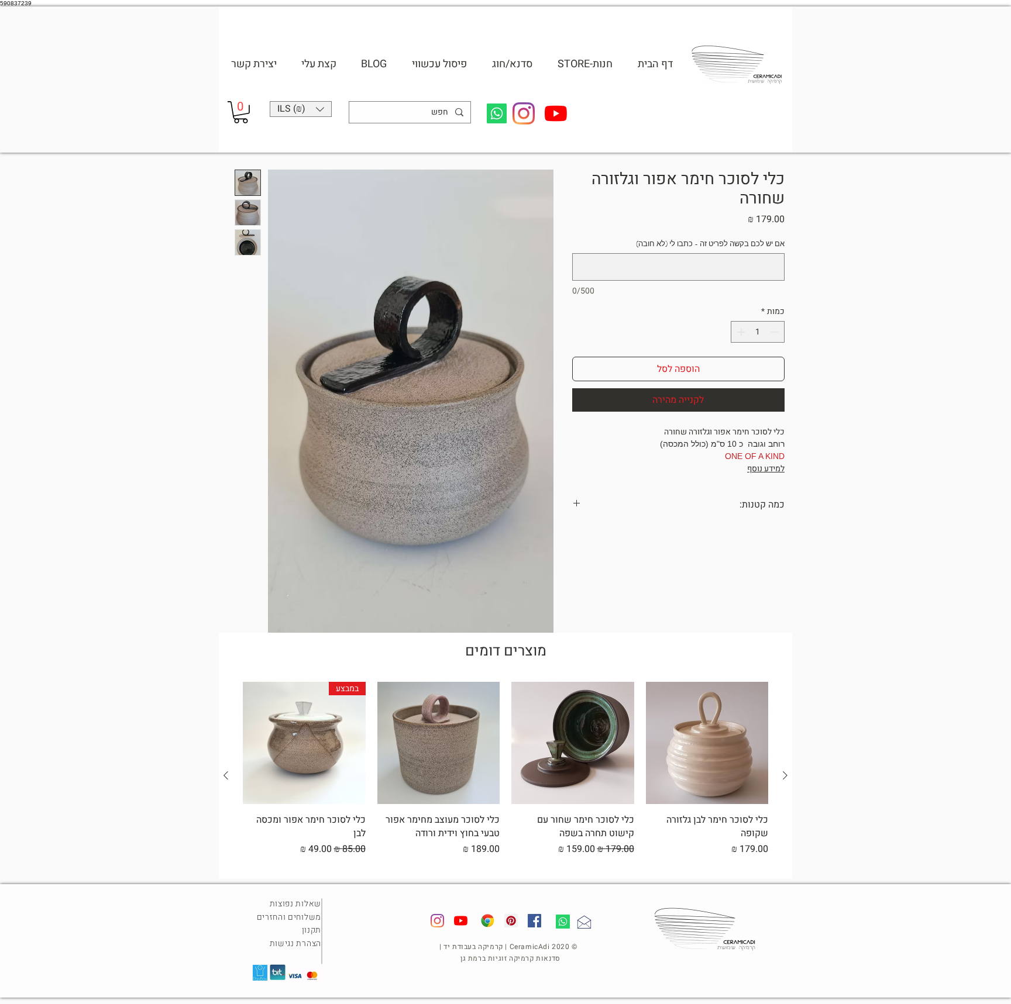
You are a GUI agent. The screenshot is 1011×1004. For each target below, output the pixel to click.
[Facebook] (534, 920)
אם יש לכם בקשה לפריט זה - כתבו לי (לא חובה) (710, 244)
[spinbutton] (757, 332)
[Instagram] (524, 113)
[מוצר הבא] (226, 775)
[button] (512, 64)
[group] (505, 775)
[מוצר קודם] (785, 775)
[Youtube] (556, 113)
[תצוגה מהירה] (707, 743)
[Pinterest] (511, 920)
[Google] (487, 920)
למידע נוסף (766, 469)
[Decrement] (775, 332)
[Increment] (740, 332)
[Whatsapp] (497, 113)
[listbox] (301, 109)
